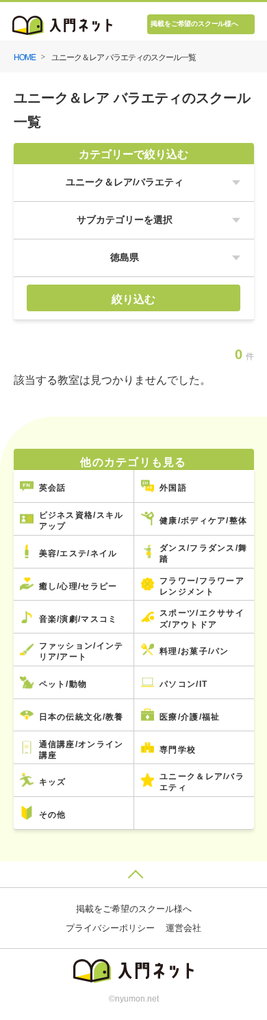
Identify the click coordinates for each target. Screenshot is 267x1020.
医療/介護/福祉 (190, 716)
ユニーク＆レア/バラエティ (202, 782)
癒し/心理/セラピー (78, 585)
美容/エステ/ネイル (78, 553)
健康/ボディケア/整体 (203, 520)
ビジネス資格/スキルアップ (81, 520)
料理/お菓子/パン (194, 650)
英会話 (52, 487)
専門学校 (178, 749)
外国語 (173, 487)
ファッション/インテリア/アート (81, 651)
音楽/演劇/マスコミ (78, 618)
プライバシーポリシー (110, 928)
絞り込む (133, 299)
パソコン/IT (183, 683)
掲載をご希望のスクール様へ (194, 23)
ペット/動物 (63, 683)
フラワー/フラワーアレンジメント (202, 586)
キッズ (52, 781)
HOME (25, 57)
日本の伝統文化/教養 (81, 716)
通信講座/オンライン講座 (81, 749)
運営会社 (183, 928)
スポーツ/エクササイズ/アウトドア (202, 618)
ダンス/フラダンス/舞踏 (203, 553)
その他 (52, 814)
